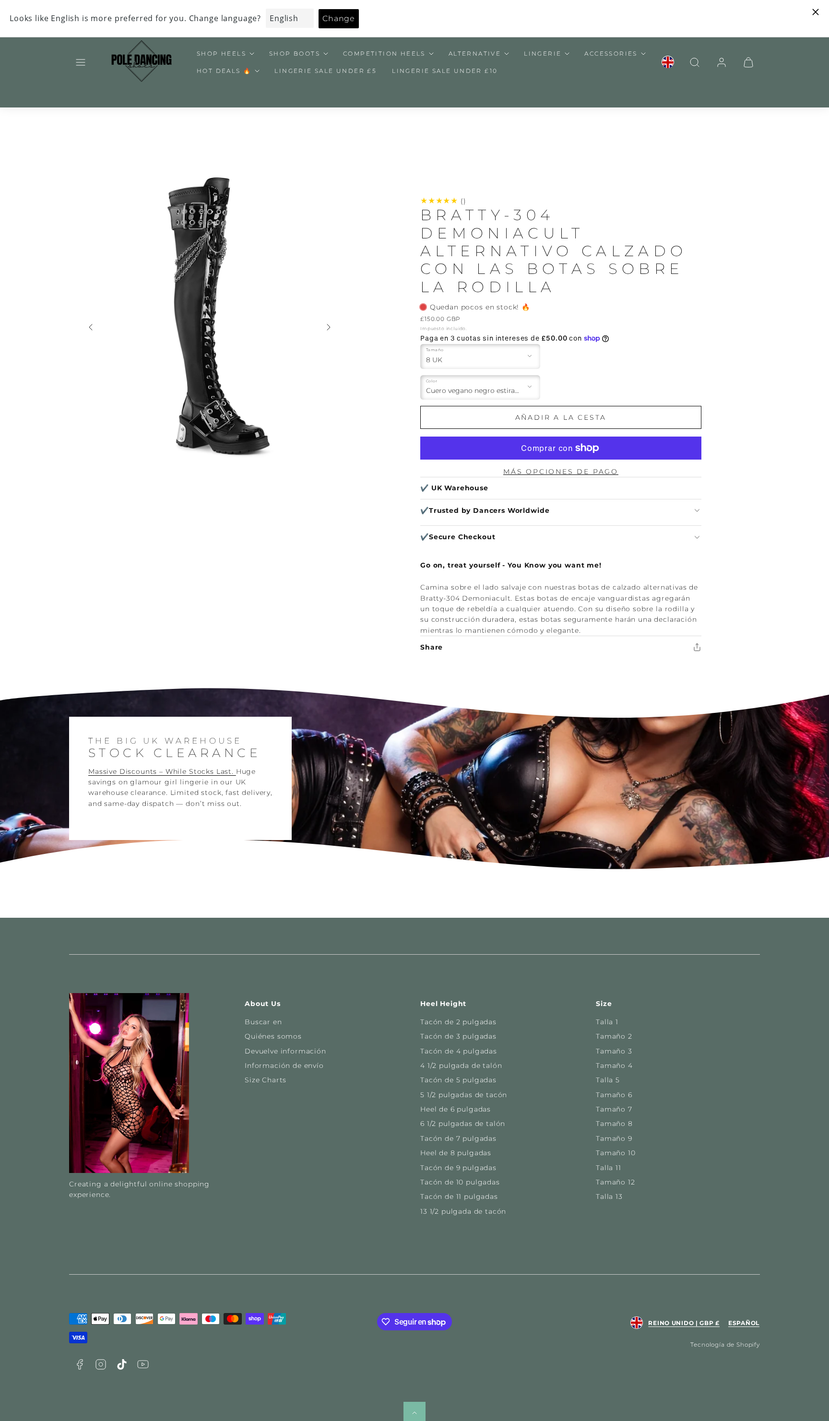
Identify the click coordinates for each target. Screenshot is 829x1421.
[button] (80, 62)
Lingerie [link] (542, 53)
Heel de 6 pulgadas (455, 1109)
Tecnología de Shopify (725, 1344)
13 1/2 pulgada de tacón (463, 1211)
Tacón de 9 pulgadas (458, 1167)
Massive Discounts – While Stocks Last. (162, 771)
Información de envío (284, 1065)
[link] (667, 62)
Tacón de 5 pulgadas (458, 1080)
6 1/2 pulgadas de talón (462, 1123)
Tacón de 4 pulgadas (458, 1051)
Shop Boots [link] (294, 53)
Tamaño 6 (614, 1094)
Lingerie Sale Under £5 (325, 70)
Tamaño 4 (614, 1065)
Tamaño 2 (614, 1036)
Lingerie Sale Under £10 (444, 70)
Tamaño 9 (614, 1138)
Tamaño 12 (615, 1182)
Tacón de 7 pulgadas (458, 1138)
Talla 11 (608, 1167)
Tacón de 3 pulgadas (458, 1036)
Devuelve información (285, 1051)
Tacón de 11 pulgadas (459, 1196)
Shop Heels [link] (221, 53)
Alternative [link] (475, 53)
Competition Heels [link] (384, 53)
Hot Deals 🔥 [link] (224, 70)
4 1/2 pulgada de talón (461, 1065)
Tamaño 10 (616, 1153)
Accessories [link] (610, 53)
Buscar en (263, 1022)
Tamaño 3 (614, 1051)
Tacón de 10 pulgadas (460, 1182)
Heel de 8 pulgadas (455, 1153)
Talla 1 (607, 1022)
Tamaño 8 (614, 1123)
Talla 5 (608, 1080)
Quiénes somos (273, 1036)
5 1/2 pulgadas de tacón (463, 1094)
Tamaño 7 (614, 1109)
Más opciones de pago (560, 471)
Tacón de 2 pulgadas (458, 1022)
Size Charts (265, 1080)
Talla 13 (609, 1196)
